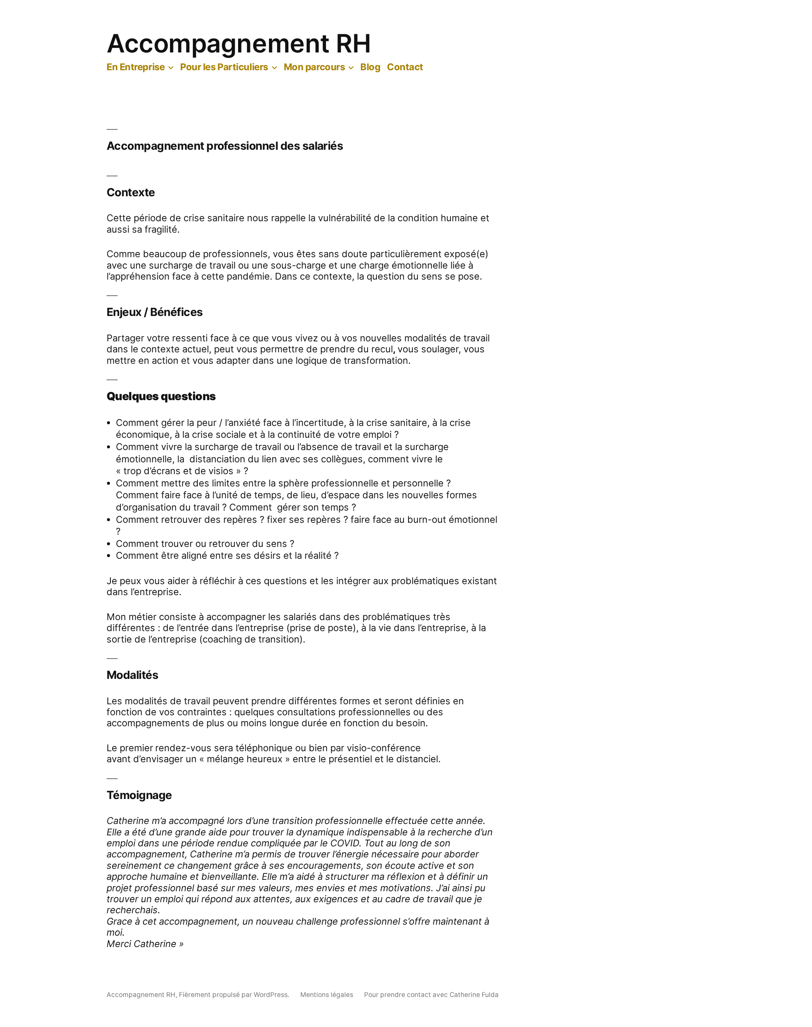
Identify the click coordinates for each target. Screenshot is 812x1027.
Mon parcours (314, 66)
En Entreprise (136, 66)
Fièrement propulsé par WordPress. (235, 995)
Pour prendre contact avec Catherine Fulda (431, 995)
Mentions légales (326, 995)
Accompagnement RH (239, 43)
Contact (405, 66)
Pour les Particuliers (224, 66)
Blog (370, 66)
